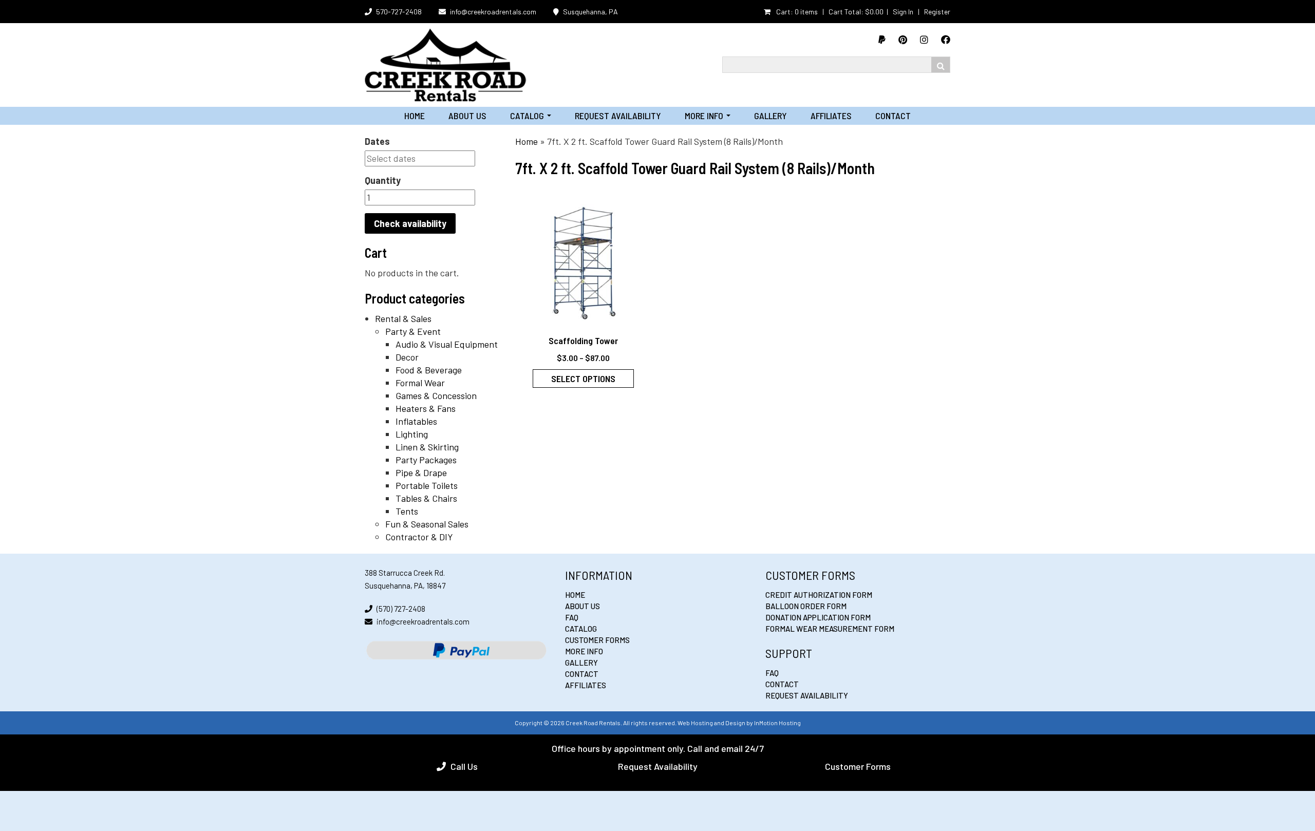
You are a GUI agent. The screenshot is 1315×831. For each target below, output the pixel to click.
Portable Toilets (427, 485)
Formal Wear (420, 382)
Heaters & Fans (426, 408)
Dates (377, 141)
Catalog (530, 115)
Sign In (903, 11)
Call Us (464, 766)
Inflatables (416, 421)
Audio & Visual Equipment (447, 344)
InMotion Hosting (777, 722)
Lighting (412, 434)
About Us (467, 115)
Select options (583, 378)
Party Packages (426, 459)
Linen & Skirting (427, 446)
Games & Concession (436, 395)
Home (414, 115)
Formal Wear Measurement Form (829, 628)
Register (937, 11)
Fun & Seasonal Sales (426, 524)
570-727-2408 (399, 11)
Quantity (383, 180)
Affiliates (831, 115)
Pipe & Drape (421, 472)
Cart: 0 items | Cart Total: (829, 11)
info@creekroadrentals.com (493, 11)
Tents (407, 511)
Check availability (410, 223)
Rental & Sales (403, 318)
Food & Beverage (429, 369)
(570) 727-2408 (401, 608)
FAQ (571, 617)
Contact (893, 115)
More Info (707, 115)
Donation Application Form (818, 617)
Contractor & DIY (419, 536)
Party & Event (413, 331)
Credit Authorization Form (818, 594)
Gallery (770, 115)
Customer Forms (597, 640)
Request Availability (618, 115)
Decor (407, 357)
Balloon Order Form (806, 606)
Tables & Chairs (426, 498)
